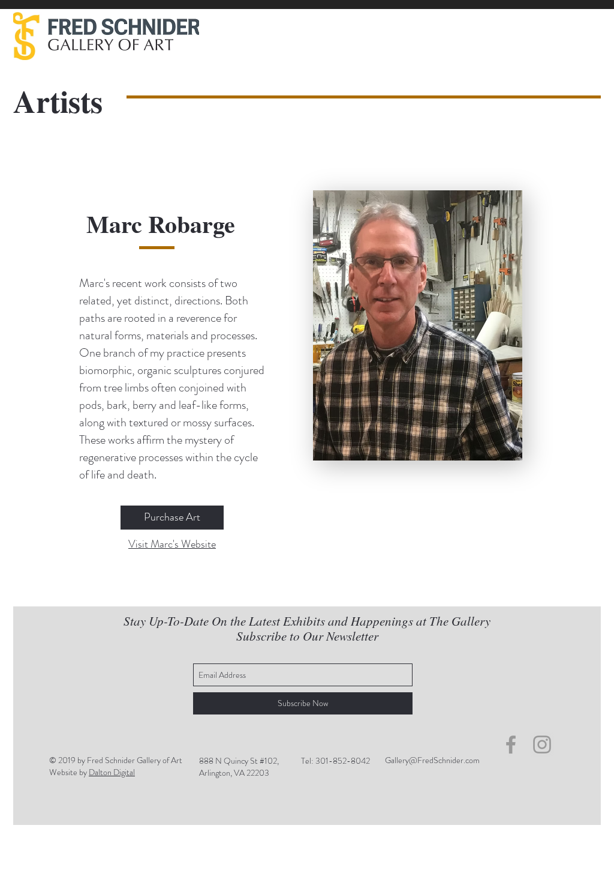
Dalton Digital (112, 772)
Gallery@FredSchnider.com (432, 760)
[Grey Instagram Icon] (542, 745)
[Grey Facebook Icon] (511, 745)
